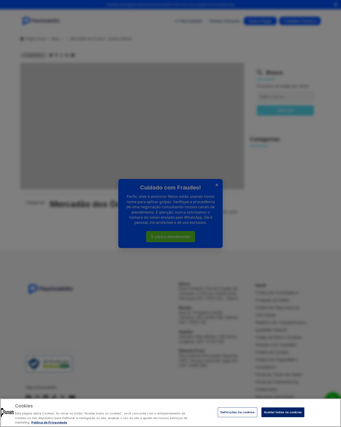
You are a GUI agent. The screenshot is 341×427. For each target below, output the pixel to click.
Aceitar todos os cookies (283, 412)
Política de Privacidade (49, 422)
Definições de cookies (237, 412)
